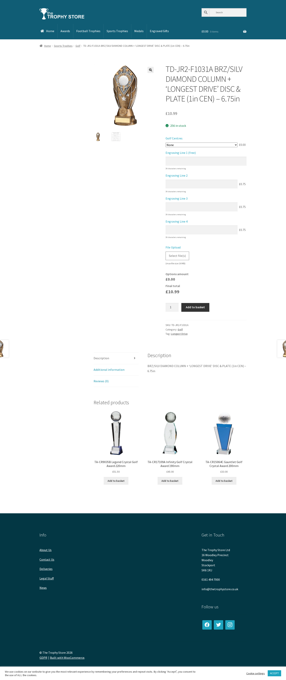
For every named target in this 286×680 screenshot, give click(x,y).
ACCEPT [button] (274, 673)
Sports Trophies (63, 46)
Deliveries (46, 569)
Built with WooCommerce (67, 658)
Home (47, 46)
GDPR (43, 658)
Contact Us (46, 559)
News (43, 588)
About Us (45, 550)
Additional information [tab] (109, 370)
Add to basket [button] (116, 481)
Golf (77, 46)
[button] (150, 70)
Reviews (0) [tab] (101, 381)
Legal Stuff (46, 578)
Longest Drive (179, 334)
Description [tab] (101, 358)
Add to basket (195, 307)
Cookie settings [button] (255, 673)
